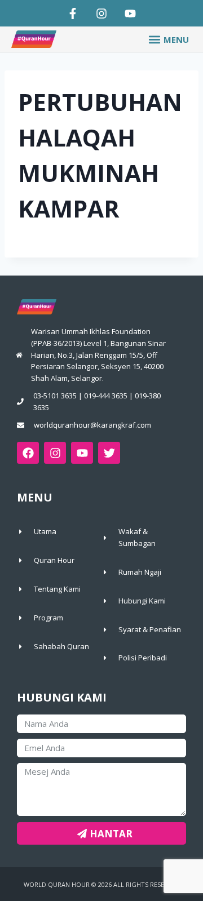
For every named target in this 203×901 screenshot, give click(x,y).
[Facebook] (28, 453)
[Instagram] (101, 13)
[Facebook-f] (72, 13)
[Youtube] (130, 13)
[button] (168, 39)
